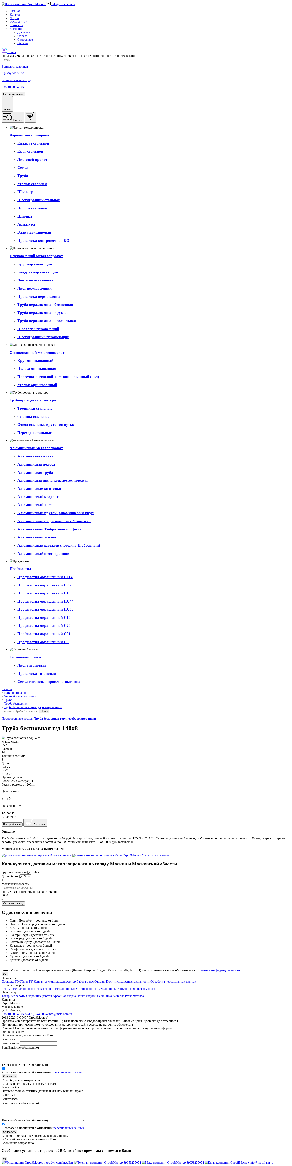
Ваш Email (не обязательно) (20, 1047)
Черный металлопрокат (17, 988)
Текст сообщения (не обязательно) (25, 1064)
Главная (15, 11)
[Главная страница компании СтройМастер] (24, 4)
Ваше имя (8, 1039)
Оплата (22, 36)
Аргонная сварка (64, 996)
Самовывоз (25, 39)
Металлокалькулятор (62, 981)
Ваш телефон (10, 1043)
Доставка (23, 32)
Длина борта (10, 876)
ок (4, 1158)
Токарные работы (13, 996)
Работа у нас (85, 981)
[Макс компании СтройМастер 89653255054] (173, 1162)
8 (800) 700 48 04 (13, 1014)
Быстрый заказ (12, 824)
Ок (4, 974)
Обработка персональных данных (173, 981)
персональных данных (68, 1072)
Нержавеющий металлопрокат (54, 988)
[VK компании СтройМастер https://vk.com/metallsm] (38, 1162)
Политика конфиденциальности (218, 970)
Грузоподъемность (14, 872)
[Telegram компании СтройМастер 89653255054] (108, 1162)
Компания (16, 28)
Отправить (9, 1076)
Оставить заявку (13, 94)
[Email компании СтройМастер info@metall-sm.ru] (239, 1162)
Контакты (16, 25)
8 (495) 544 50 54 (36, 1014)
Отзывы (22, 43)
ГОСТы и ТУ (18, 21)
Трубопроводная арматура (137, 988)
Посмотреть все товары (49, 718)
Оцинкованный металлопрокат (97, 988)
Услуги (14, 18)
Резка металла (134, 996)
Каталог (15, 14)
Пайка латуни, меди (90, 996)
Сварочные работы (39, 996)
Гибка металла (114, 996)
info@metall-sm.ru (60, 1014)
